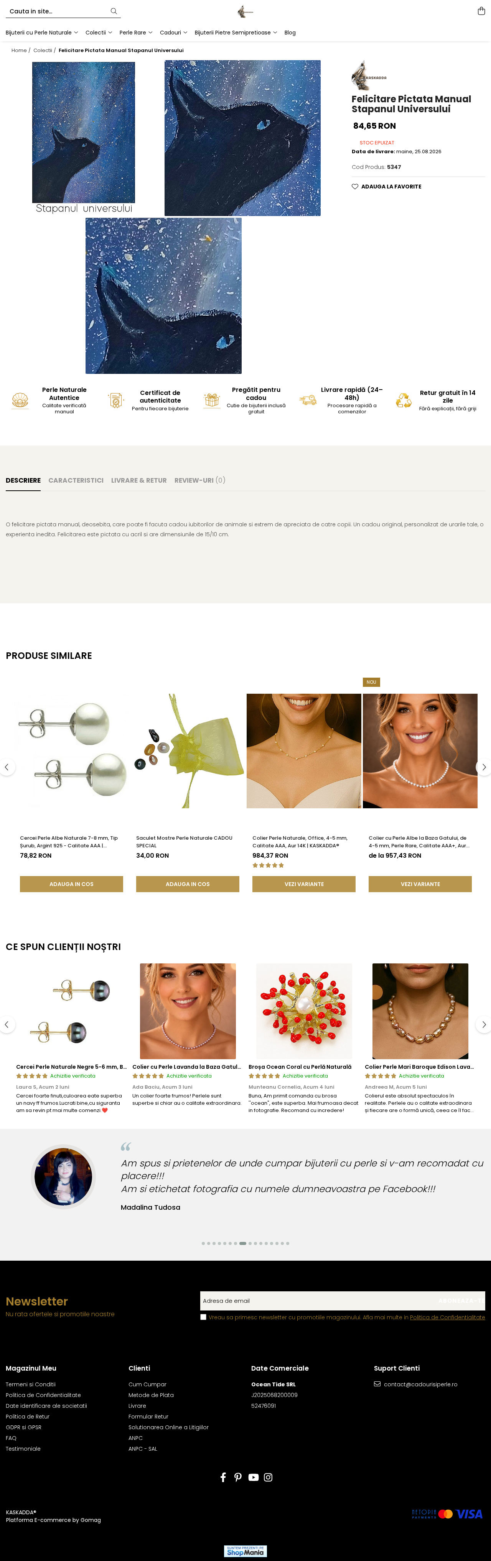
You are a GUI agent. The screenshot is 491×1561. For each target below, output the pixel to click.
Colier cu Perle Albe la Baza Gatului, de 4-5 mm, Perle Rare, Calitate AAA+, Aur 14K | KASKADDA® (417, 842)
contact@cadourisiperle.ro (420, 1384)
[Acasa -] (245, 11)
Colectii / (45, 50)
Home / (22, 50)
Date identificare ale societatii (46, 1406)
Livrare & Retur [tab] (139, 480)
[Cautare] (114, 11)
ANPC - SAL (143, 1449)
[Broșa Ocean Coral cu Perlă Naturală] (304, 1011)
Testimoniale (23, 1449)
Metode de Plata (151, 1395)
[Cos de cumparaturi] (481, 11)
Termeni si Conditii (31, 1384)
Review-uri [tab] (200, 480)
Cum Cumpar (147, 1384)
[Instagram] (268, 1478)
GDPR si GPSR (23, 1427)
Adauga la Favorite (391, 186)
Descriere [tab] (23, 480)
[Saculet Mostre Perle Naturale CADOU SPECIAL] (187, 751)
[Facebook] (223, 1478)
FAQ (11, 1438)
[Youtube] (253, 1478)
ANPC (136, 1438)
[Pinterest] (238, 1478)
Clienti (139, 1368)
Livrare (137, 1406)
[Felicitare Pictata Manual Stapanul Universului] (85, 138)
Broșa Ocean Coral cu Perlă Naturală (300, 1067)
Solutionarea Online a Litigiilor (169, 1427)
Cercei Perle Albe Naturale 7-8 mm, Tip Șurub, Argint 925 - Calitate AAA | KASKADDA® (69, 842)
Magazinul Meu (31, 1368)
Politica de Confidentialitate (447, 1317)
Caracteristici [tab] (76, 480)
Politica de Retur (27, 1416)
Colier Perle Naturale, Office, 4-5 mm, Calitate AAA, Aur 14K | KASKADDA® (300, 841)
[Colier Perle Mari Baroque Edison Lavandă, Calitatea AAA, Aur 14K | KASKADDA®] (420, 1011)
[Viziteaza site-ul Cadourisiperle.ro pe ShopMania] (245, 1551)
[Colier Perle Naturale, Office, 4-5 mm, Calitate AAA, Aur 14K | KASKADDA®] (304, 751)
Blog (290, 32)
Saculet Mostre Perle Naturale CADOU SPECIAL (184, 841)
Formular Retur (148, 1416)
